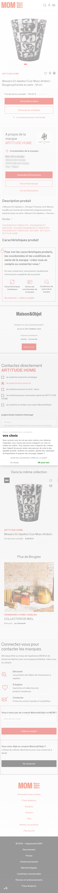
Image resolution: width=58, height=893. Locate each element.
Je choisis (14, 462)
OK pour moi (43, 462)
